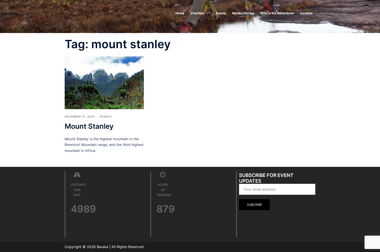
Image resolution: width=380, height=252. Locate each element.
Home (179, 13)
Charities (197, 13)
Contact (306, 13)
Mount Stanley (89, 126)
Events (221, 13)
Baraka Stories (243, 13)
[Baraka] (76, 13)
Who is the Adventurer (277, 13)
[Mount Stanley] (104, 82)
